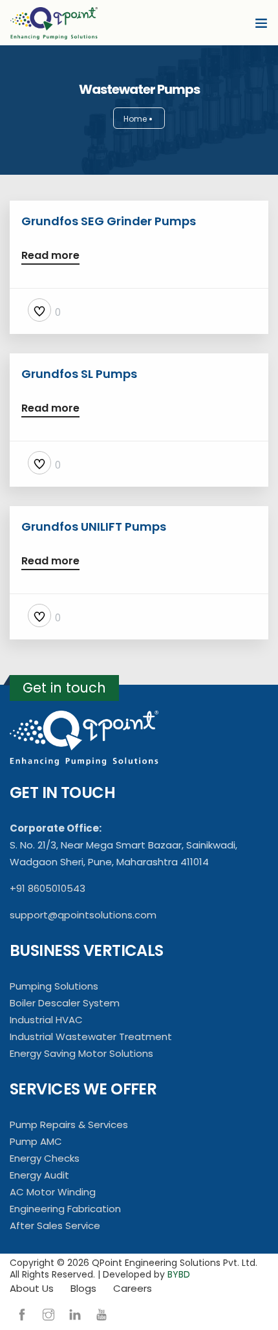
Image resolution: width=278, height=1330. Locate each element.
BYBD (178, 1274)
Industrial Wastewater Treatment (91, 1036)
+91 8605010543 (47, 888)
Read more (50, 256)
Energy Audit (39, 1175)
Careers (132, 1288)
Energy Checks (45, 1158)
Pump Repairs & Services (69, 1124)
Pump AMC (36, 1141)
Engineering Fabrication (65, 1208)
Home (135, 118)
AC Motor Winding (53, 1192)
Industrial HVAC (46, 1019)
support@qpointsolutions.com (83, 915)
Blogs (83, 1288)
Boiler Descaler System (65, 1003)
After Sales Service (55, 1225)
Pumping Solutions (54, 986)
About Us (32, 1288)
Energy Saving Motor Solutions (81, 1053)
